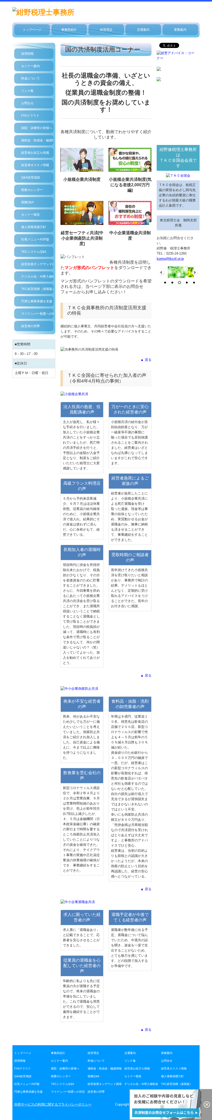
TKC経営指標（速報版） (37, 289)
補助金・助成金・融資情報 (37, 140)
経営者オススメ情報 (35, 165)
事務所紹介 (69, 29)
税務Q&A (27, 202)
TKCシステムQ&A (33, 252)
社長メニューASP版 (35, 239)
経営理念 (106, 29)
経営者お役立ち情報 (35, 153)
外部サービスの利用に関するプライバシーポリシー (53, 1104)
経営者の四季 (30, 326)
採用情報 (27, 53)
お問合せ (27, 103)
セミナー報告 (30, 214)
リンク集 (27, 91)
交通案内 (143, 29)
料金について (30, 78)
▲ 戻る (146, 360)
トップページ (32, 29)
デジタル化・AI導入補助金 (37, 276)
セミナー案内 (30, 66)
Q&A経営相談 (30, 177)
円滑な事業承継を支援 (36, 301)
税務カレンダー (32, 190)
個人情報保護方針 (33, 227)
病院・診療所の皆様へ (36, 128)
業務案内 (180, 29)
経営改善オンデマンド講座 (37, 264)
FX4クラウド (30, 115)
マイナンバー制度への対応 (37, 313)
